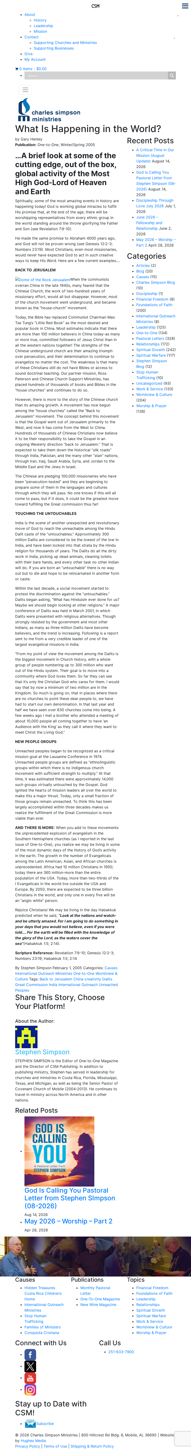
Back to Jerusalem (56, 979)
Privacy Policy (27, 1446)
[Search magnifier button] (172, 75)
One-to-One (83, 973)
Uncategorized (149, 383)
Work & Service (149, 389)
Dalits (106, 979)
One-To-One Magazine (100, 1299)
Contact (31, 37)
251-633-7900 (121, 1351)
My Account (35, 59)
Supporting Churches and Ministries (65, 42)
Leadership (43, 25)
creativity (92, 979)
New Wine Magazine (98, 1304)
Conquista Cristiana (41, 1332)
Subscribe (45, 1423)
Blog (140, 271)
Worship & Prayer (151, 405)
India (52, 984)
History (40, 20)
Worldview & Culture (154, 394)
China (77, 979)
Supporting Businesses (54, 48)
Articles (143, 265)
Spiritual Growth (150, 349)
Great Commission (31, 984)
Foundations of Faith (154, 304)
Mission (40, 31)
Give (28, 53)
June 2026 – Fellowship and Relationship (149, 223)
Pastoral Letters (150, 338)
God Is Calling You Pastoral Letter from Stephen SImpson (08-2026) (69, 1198)
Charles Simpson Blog (155, 282)
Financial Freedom (152, 299)
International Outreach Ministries (43, 973)
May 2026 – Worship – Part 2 (68, 1221)
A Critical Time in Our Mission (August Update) (155, 155)
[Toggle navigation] (25, 89)
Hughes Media (33, 1440)
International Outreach (77, 984)
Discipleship (146, 293)
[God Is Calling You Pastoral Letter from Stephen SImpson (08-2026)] (59, 1151)
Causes (111, 967)
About (29, 14)
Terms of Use (55, 1446)
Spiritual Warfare (151, 355)
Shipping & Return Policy (92, 1446)
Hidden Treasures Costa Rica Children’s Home (43, 1293)
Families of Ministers (42, 1327)
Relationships (148, 344)
